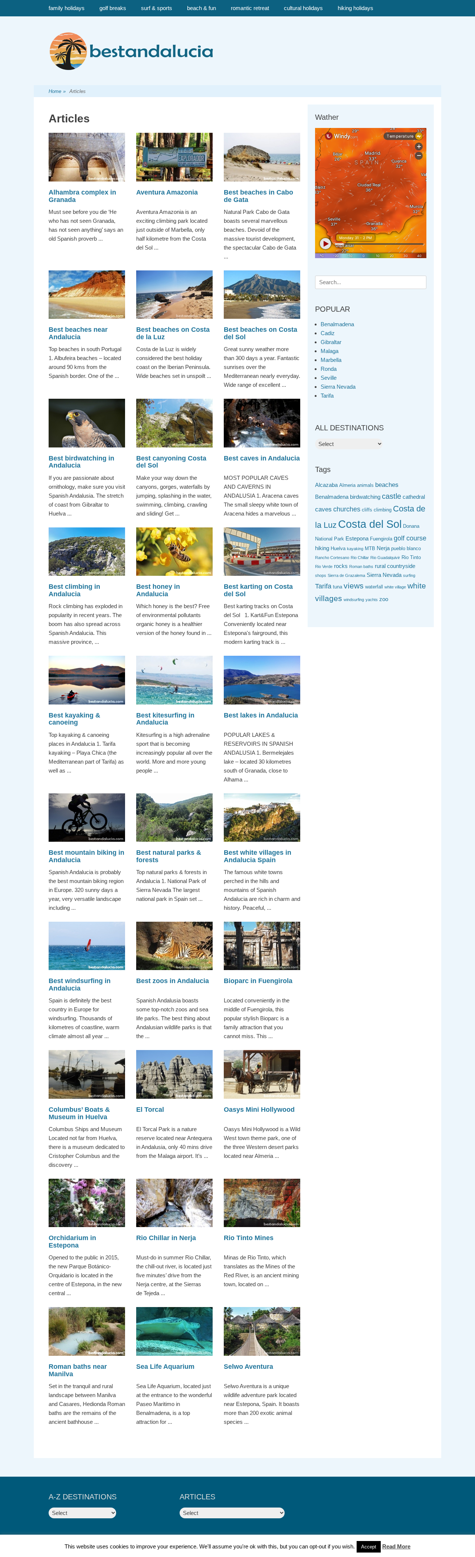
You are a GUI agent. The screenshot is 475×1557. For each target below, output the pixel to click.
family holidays (67, 8)
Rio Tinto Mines (248, 1238)
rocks (341, 566)
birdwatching (365, 497)
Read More (396, 1546)
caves (323, 509)
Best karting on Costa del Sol (258, 590)
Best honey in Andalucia (158, 590)
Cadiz (328, 333)
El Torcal (150, 1109)
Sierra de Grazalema (346, 575)
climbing (383, 510)
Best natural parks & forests (168, 856)
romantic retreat (250, 8)
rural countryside (395, 566)
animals (365, 485)
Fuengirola (381, 539)
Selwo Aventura (248, 1366)
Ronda (329, 369)
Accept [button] (368, 1547)
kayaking (355, 548)
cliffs (367, 510)
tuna (337, 587)
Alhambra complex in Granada (82, 196)
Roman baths (361, 566)
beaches (387, 484)
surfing (409, 575)
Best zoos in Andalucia (172, 981)
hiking (322, 548)
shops (320, 575)
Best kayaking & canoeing (74, 719)
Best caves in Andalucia (262, 458)
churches (346, 509)
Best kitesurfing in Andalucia (165, 719)
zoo (383, 599)
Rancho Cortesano (332, 557)
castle (391, 496)
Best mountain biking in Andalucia (86, 856)
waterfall (374, 587)
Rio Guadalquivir (385, 557)
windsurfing (354, 599)
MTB (370, 548)
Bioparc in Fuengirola (258, 981)
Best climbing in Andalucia (74, 590)
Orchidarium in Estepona (72, 1241)
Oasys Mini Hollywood (259, 1109)
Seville (329, 378)
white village (395, 587)
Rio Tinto (411, 557)
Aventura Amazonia (167, 192)
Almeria (347, 485)
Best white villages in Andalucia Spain (257, 856)
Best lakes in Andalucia (261, 715)
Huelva (338, 548)
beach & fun (201, 8)
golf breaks (112, 8)
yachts (372, 599)
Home (57, 91)
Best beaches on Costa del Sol (260, 333)
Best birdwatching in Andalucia (81, 462)
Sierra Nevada (338, 386)
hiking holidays (355, 8)
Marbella (331, 360)
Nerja (383, 548)
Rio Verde (323, 566)
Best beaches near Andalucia (78, 333)
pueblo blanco (406, 548)
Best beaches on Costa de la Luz (173, 333)
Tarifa (327, 395)
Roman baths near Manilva (78, 1370)
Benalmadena (337, 324)
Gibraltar (331, 342)
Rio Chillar (360, 557)
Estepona (356, 538)
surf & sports (156, 8)
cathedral (414, 497)
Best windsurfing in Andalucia (80, 984)
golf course (410, 538)
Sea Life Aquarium (165, 1366)
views (354, 585)
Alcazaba (326, 485)
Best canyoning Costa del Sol (171, 462)
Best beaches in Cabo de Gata (258, 196)
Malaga (329, 351)
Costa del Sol (370, 524)
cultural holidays (303, 8)
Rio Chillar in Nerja (166, 1238)
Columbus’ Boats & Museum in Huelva (79, 1113)
